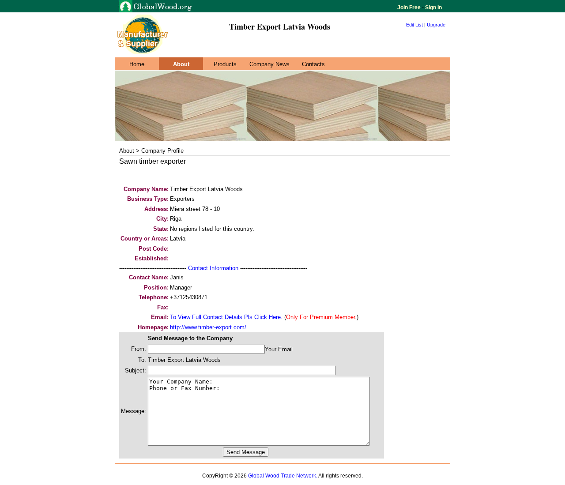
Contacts (313, 64)
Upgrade (436, 24)
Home (136, 64)
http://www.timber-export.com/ (208, 327)
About (181, 64)
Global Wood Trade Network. (282, 476)
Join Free (409, 7)
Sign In (433, 7)
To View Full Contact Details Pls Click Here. (226, 317)
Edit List (414, 24)
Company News (269, 64)
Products (225, 64)
